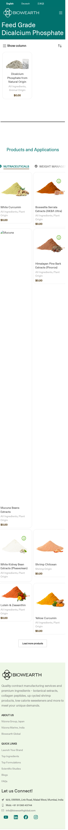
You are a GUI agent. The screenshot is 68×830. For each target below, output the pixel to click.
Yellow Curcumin (46, 618)
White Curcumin (11, 207)
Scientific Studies (11, 768)
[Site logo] (21, 13)
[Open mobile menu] (60, 12)
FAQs (4, 781)
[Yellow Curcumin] (50, 600)
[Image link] (21, 675)
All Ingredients (17, 86)
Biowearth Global (10, 733)
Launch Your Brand (12, 750)
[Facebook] (25, 817)
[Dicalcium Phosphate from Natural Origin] (17, 62)
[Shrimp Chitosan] (50, 546)
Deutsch (25, 3)
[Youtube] (6, 817)
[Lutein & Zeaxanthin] (15, 593)
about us (7, 715)
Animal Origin (17, 90)
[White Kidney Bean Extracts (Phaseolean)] (15, 546)
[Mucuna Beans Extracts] (15, 368)
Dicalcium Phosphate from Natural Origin (17, 77)
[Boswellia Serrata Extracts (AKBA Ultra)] (50, 189)
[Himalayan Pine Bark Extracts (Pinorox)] (50, 245)
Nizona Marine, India (12, 727)
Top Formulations (11, 762)
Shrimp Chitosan (46, 564)
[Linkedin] (15, 817)
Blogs (4, 774)
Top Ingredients (10, 756)
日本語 (41, 3)
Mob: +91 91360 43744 (19, 805)
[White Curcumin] (15, 189)
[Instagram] (35, 817)
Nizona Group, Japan (12, 721)
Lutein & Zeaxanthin (13, 605)
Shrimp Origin (43, 568)
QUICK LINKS (9, 743)
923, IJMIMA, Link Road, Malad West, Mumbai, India (34, 799)
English (10, 3)
